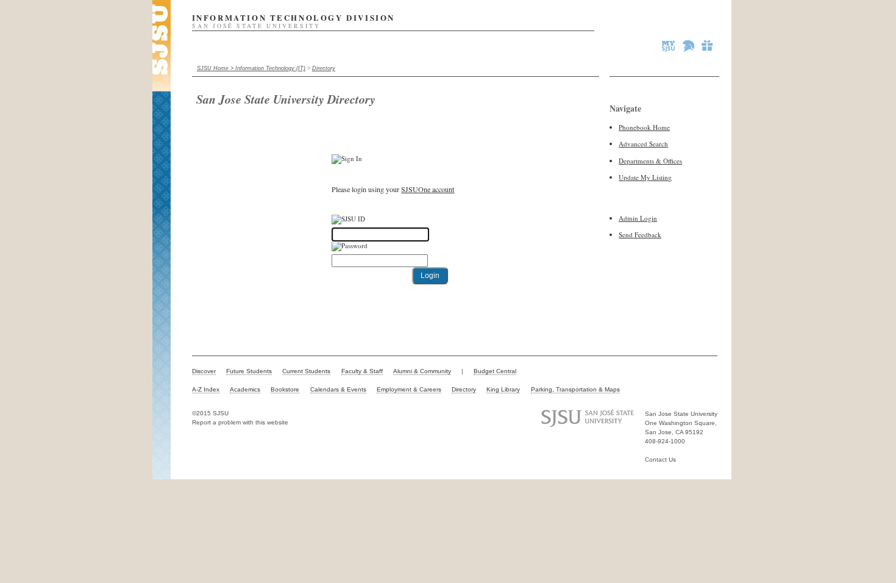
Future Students (249, 371)
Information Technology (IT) (270, 68)
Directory (323, 68)
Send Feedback (640, 234)
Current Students (306, 371)
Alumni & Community (422, 371)
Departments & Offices (650, 160)
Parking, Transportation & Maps (575, 389)
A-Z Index (205, 389)
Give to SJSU (708, 46)
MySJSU (669, 46)
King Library (503, 389)
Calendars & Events (338, 389)
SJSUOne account (427, 189)
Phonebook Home (644, 127)
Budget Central (495, 371)
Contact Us (660, 459)
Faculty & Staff (362, 371)
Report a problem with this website (240, 422)
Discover (204, 371)
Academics (245, 389)
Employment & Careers (409, 389)
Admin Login (638, 218)
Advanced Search (643, 143)
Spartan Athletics (689, 46)
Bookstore (285, 389)
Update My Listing (645, 177)
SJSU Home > (216, 68)
